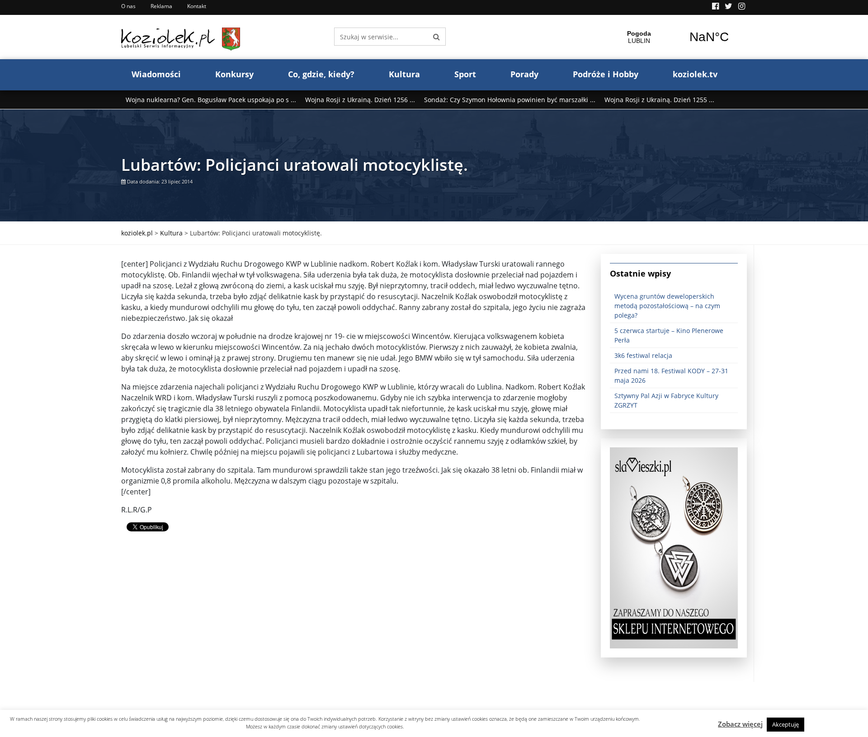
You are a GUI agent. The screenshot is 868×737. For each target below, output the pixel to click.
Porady (524, 74)
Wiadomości (156, 74)
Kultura (404, 74)
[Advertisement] (354, 618)
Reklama (161, 6)
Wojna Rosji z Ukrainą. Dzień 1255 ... (659, 99)
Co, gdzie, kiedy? (321, 74)
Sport (465, 74)
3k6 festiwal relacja (643, 355)
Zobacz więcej (740, 723)
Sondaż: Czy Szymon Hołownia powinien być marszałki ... (509, 99)
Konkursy (234, 74)
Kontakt (196, 6)
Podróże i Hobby (605, 74)
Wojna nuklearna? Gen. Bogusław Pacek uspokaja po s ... (211, 99)
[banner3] (674, 547)
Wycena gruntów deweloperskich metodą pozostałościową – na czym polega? (667, 305)
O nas (128, 6)
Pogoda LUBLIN (674, 37)
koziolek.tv (695, 74)
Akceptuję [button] (785, 724)
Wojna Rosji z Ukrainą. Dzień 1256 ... (360, 99)
